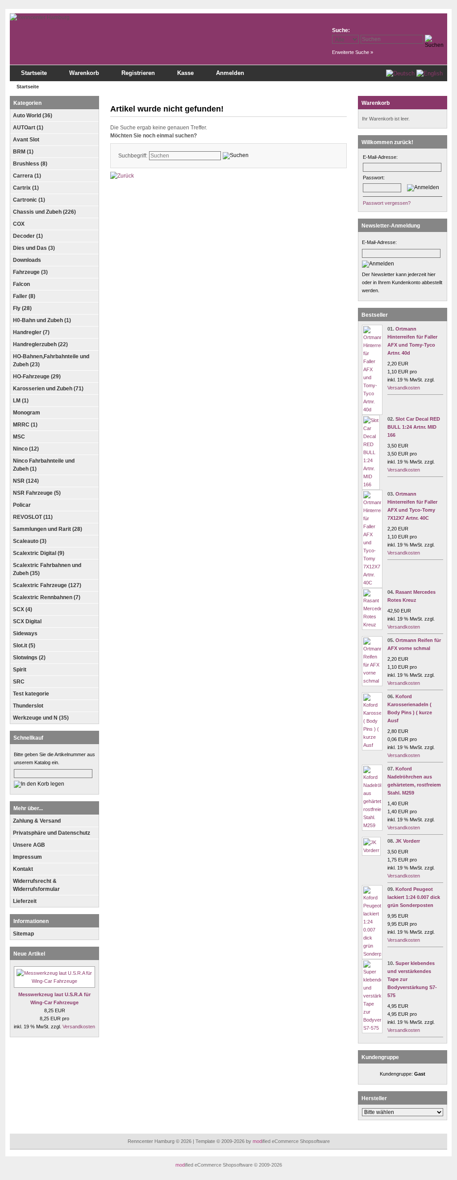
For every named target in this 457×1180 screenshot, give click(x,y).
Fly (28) (22, 308)
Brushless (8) (30, 164)
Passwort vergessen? (387, 203)
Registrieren (138, 73)
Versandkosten (78, 1026)
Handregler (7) (31, 332)
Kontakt (23, 869)
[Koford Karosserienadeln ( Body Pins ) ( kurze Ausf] (372, 745)
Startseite (34, 73)
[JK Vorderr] (371, 850)
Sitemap (23, 934)
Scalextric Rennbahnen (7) (46, 597)
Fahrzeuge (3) (30, 272)
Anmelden (230, 73)
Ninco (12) (26, 449)
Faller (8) (24, 296)
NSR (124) (26, 481)
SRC (19, 682)
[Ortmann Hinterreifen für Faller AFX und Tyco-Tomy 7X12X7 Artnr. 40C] (372, 582)
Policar (22, 505)
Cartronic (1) (29, 200)
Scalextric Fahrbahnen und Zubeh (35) (47, 569)
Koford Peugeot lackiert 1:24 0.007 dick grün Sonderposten (413, 897)
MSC (19, 437)
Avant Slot (26, 140)
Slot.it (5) (24, 645)
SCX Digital (27, 621)
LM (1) (21, 400)
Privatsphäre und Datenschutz (51, 833)
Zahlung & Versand (37, 821)
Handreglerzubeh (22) (40, 344)
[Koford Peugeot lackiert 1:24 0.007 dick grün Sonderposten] (372, 953)
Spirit (19, 670)
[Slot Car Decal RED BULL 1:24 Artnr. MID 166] (371, 484)
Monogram (26, 413)
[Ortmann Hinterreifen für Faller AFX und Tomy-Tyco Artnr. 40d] (372, 409)
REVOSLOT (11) (33, 517)
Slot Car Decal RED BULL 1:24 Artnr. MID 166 (413, 427)
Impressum (27, 857)
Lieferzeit (25, 901)
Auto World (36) (32, 115)
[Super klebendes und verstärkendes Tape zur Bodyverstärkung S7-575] (372, 1028)
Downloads (27, 260)
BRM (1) (23, 152)
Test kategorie (31, 694)
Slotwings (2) (29, 657)
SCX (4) (22, 609)
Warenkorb (84, 73)
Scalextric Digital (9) (38, 553)
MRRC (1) (25, 425)
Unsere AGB (29, 845)
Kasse (185, 73)
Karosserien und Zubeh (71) (48, 388)
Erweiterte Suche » (352, 52)
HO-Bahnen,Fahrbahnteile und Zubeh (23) (51, 360)
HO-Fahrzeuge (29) (37, 376)
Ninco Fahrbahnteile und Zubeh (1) (44, 465)
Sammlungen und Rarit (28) (47, 529)
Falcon (21, 284)
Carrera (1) (27, 176)
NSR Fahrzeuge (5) (37, 493)
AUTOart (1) (28, 127)
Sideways (25, 633)
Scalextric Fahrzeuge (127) (47, 585)
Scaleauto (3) (29, 541)
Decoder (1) (28, 236)
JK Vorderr (407, 841)
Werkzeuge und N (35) (41, 718)
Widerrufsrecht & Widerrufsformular (36, 885)
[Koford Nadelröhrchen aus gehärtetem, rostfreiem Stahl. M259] (372, 825)
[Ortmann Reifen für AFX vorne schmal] (372, 680)
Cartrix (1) (26, 188)
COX (19, 224)
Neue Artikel (29, 954)
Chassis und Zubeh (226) (44, 212)
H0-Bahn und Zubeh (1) (42, 320)
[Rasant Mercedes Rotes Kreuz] (372, 624)
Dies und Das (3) (34, 248)
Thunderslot (28, 706)
